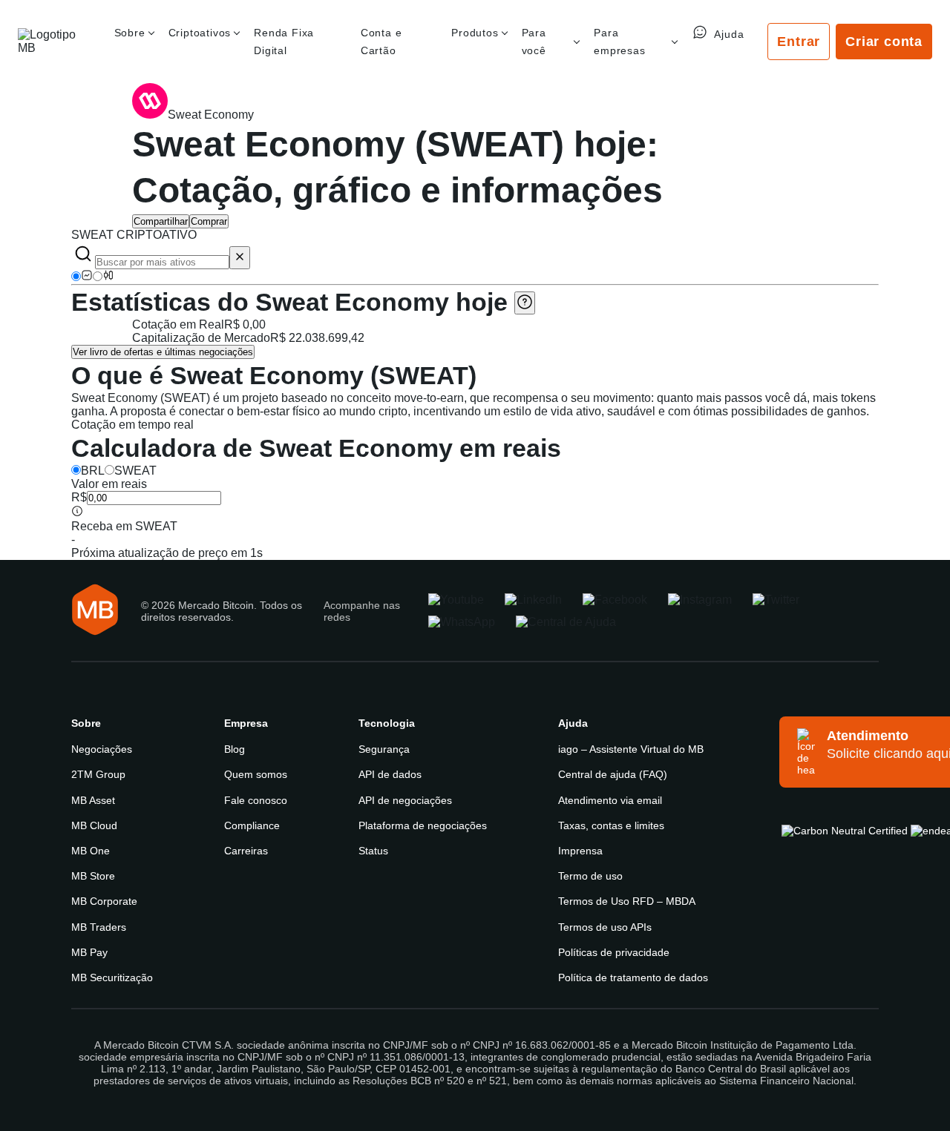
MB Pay (89, 952)
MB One (90, 851)
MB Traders (98, 927)
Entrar (798, 41)
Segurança (384, 749)
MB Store (93, 876)
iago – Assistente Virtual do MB (631, 749)
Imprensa (580, 851)
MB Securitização (112, 977)
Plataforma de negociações (422, 825)
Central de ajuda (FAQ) (612, 774)
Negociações (101, 749)
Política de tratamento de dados (633, 977)
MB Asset (93, 800)
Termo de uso (590, 876)
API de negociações (405, 800)
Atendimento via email (610, 800)
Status (373, 851)
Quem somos (255, 774)
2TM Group (98, 774)
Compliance (252, 825)
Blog (234, 749)
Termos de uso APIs (605, 927)
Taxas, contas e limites (611, 825)
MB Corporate (104, 901)
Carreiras (246, 851)
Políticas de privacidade (613, 952)
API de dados (390, 774)
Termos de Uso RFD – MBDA (626, 901)
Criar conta (884, 41)
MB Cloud (94, 825)
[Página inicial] (54, 41)
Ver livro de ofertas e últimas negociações (163, 351)
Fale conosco (255, 800)
